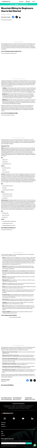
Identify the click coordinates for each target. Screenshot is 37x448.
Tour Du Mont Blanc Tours (7, 405)
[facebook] (13, 17)
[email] (19, 17)
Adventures (21, 1)
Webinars (3, 424)
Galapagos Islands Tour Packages (13, 408)
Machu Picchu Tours (30, 405)
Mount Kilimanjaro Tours (22, 405)
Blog (2, 431)
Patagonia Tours (14, 405)
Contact (33, 1)
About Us (3, 435)
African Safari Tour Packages (24, 408)
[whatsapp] (16, 17)
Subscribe (28, 443)
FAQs (2, 433)
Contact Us (3, 426)
